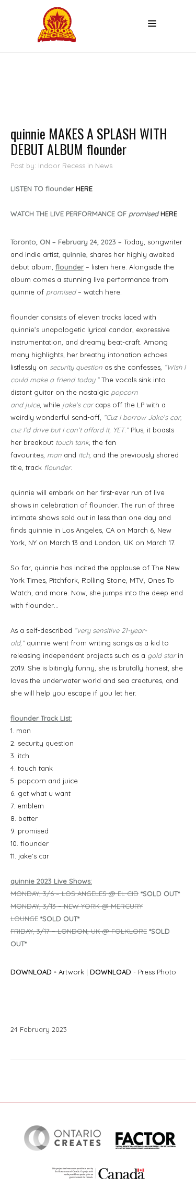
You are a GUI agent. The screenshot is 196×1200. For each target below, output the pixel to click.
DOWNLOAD (31, 972)
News (103, 165)
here (117, 267)
